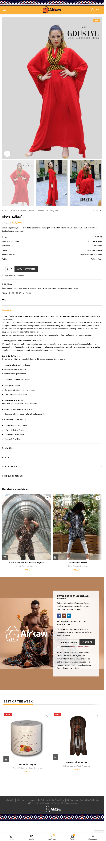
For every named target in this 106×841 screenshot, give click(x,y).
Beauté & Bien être (20, 768)
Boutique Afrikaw (18, 210)
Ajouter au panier (26, 269)
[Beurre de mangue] (27, 737)
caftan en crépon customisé (60, 288)
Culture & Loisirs (69, 766)
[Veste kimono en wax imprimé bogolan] (26, 527)
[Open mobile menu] (4, 9)
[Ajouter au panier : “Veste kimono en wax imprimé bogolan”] (5, 557)
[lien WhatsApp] (27, 293)
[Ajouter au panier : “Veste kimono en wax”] (55, 557)
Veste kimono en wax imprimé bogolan (26, 562)
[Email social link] (16, 293)
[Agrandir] (7, 154)
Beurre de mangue (27, 764)
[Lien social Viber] (30, 293)
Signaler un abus (10, 300)
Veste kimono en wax (77, 562)
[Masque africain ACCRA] (77, 736)
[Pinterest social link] (20, 293)
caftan (44, 288)
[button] (5, 88)
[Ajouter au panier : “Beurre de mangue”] (6, 759)
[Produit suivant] (100, 210)
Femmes (40, 210)
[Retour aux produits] (97, 210)
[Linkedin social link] (23, 293)
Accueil (5, 210)
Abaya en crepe (34, 288)
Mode (31, 210)
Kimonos (33, 566)
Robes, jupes (52, 210)
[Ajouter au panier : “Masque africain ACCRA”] (55, 757)
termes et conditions (80, 646)
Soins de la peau (35, 768)
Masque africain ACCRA (76, 762)
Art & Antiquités (83, 766)
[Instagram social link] (64, 616)
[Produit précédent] (93, 210)
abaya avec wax (20, 288)
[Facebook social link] (9, 293)
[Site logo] (52, 9)
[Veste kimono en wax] (77, 527)
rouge (75, 288)
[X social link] (13, 293)
